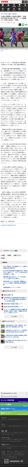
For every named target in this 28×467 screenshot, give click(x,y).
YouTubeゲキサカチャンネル (7, 432)
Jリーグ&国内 (8, 419)
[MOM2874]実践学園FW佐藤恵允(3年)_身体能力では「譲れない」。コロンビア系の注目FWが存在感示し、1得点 (15, 272)
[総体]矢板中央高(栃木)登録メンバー (13, 303)
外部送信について (20, 453)
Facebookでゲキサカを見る (10, 396)
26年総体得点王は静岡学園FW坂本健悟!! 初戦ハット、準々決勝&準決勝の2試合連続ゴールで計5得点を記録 (15, 299)
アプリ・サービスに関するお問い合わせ (9, 456)
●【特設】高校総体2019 (8, 225)
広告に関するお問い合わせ (7, 454)
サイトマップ (22, 451)
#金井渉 (3, 258)
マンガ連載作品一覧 (16, 439)
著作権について (10, 451)
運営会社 (16, 451)
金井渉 (6, 49)
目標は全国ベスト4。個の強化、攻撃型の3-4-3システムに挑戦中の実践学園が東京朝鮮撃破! (15, 283)
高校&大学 (14, 419)
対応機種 (3, 451)
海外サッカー (20, 419)
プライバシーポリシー (11, 453)
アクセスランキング (14, 446)
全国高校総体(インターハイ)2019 (11, 287)
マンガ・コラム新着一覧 (6, 439)
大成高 (1, 49)
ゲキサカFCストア (5, 446)
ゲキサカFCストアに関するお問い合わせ (9, 458)
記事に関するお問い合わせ (19, 454)
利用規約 (3, 453)
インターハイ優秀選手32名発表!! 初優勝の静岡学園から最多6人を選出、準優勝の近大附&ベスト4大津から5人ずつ (15, 311)
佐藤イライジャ (12, 87)
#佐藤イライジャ (17, 255)
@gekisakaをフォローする (10, 393)
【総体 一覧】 (10, 22)
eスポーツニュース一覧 (8, 441)
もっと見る (14, 316)
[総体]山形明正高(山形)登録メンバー (13, 306)
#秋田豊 (9, 255)
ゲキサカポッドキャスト (10, 434)
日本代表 (3, 419)
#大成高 (3, 255)
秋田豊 (22, 144)
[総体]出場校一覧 (8, 295)
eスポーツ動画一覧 (17, 441)
